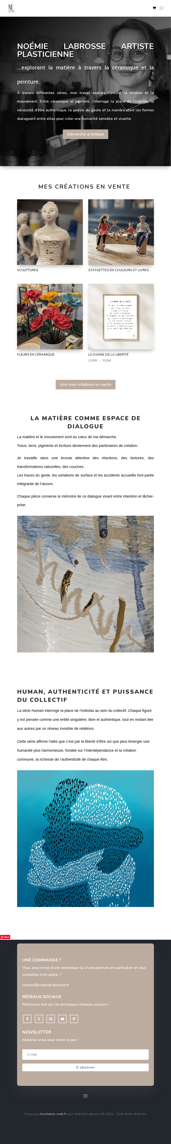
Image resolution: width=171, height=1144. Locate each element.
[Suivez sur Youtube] (62, 1019)
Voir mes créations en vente (85, 384)
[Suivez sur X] (39, 1019)
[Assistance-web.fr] (38, 1114)
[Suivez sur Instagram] (51, 1019)
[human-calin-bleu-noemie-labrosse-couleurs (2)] (85, 906)
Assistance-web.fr (52, 1114)
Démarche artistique (85, 134)
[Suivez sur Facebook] (27, 1019)
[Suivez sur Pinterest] (74, 1019)
